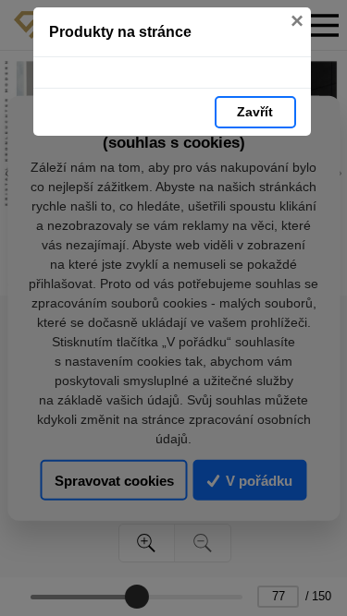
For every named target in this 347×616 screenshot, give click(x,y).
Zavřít (255, 111)
